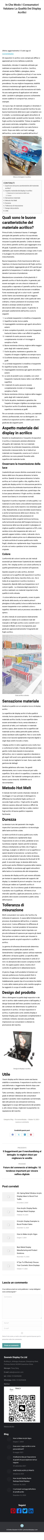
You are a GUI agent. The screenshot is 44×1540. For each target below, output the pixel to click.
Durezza (8, 203)
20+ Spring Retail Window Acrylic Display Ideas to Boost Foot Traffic (29, 1196)
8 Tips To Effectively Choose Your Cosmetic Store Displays (28, 1263)
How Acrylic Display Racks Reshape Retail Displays (27, 1209)
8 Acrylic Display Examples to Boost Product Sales (28, 1222)
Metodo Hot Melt (11, 200)
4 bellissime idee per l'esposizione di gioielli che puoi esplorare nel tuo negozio (25, 1459)
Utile (6, 211)
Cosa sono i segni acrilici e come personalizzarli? (24, 1447)
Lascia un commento (22, 1122)
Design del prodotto (12, 208)
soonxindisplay (8, 54)
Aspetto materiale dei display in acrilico (18, 191)
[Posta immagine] (8, 1196)
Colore (9, 195)
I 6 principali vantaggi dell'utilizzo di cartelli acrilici (24, 1490)
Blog (11, 1119)
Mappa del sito (9, 1426)
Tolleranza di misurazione (14, 206)
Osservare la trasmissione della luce (18, 193)
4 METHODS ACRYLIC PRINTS (23, 1470)
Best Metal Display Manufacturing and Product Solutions (27, 1250)
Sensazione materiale (12, 198)
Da (21, 1119)
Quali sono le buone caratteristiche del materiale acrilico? (22, 187)
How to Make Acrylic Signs (27, 1234)
